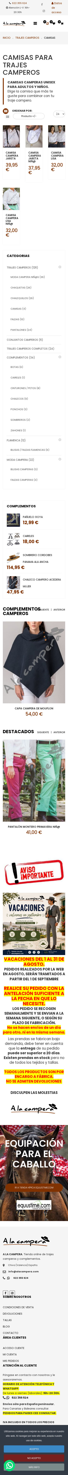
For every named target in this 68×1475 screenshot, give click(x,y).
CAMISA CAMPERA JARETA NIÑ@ (34, 157)
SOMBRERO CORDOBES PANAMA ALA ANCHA (37, 558)
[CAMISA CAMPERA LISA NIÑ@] (11, 199)
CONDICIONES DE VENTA (18, 1307)
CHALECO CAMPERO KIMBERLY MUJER (34, 708)
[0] (47, 23)
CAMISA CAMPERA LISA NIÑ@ (12, 219)
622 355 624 (19, 3)
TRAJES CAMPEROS (27, 38)
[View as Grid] (5, 111)
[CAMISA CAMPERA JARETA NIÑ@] (34, 136)
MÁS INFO (34, 1467)
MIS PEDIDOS (11, 1361)
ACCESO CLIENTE (13, 1348)
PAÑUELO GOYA (33, 517)
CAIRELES (28, 536)
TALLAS (7, 1320)
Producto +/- (28, 116)
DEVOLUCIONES (12, 1314)
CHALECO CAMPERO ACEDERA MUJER (42, 583)
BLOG (6, 1326)
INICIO (7, 38)
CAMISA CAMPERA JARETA (12, 155)
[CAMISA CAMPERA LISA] (56, 136)
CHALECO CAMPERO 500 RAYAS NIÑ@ (35, 827)
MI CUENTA (10, 1354)
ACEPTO (34, 1448)
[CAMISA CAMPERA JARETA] (11, 136)
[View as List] (7, 117)
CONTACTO (10, 1333)
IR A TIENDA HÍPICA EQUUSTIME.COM (34, 1187)
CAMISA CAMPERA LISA (57, 155)
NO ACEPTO (34, 1458)
